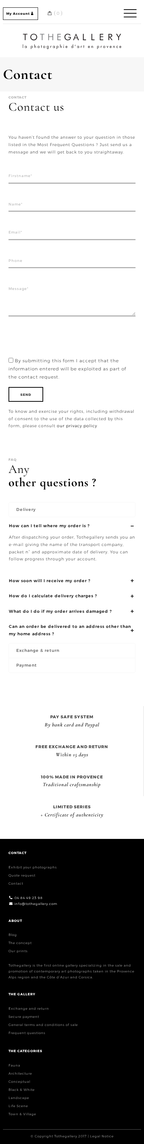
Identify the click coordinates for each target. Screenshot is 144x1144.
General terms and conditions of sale (43, 1025)
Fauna (14, 1065)
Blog (12, 935)
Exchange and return (28, 1008)
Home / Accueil (72, 34)
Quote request (21, 875)
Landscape (18, 1098)
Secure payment (23, 1017)
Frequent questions (26, 1033)
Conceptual (19, 1081)
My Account (18, 13)
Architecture (20, 1073)
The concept (20, 943)
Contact (15, 883)
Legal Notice (102, 1136)
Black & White (21, 1090)
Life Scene (18, 1106)
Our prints (18, 951)
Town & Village (22, 1114)
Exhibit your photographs (32, 867)
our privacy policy (77, 425)
